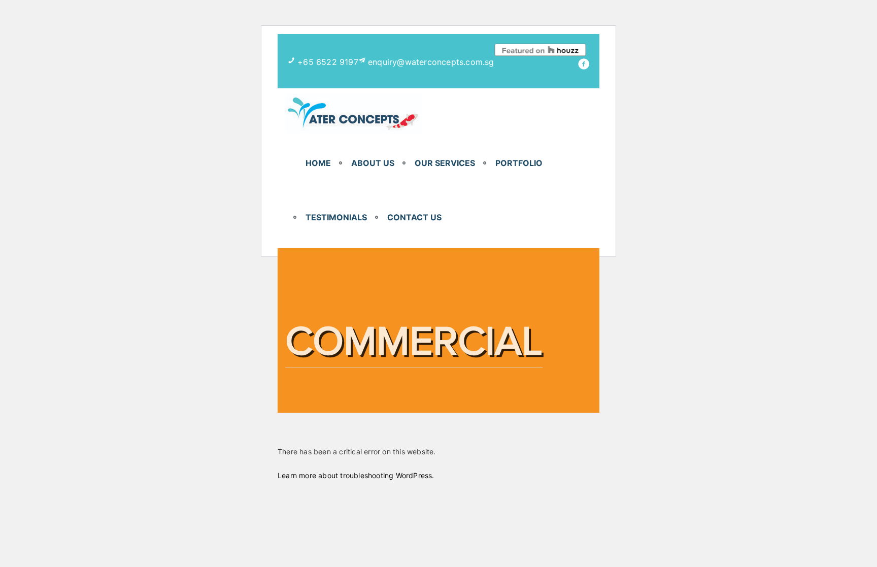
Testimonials (336, 217)
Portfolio (519, 163)
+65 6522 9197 (327, 62)
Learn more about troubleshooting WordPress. (356, 475)
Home (318, 163)
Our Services (445, 163)
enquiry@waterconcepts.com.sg (431, 62)
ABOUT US (372, 163)
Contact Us (414, 217)
